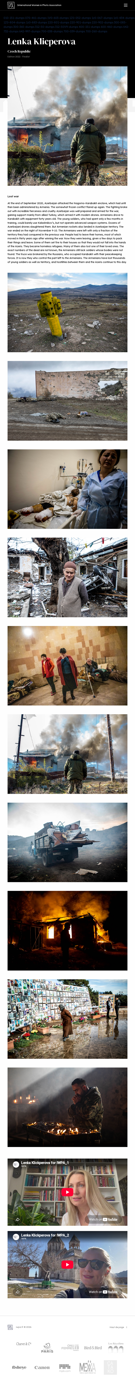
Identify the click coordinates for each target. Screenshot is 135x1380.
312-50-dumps (44, 27)
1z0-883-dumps (36, 22)
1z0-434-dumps (123, 18)
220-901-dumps (80, 22)
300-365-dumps (23, 27)
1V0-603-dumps (58, 18)
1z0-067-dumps (102, 18)
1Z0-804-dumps (14, 22)
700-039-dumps (74, 31)
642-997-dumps (29, 31)
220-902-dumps (102, 22)
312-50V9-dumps (66, 27)
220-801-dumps (58, 22)
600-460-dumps (112, 27)
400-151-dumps (89, 27)
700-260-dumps (96, 31)
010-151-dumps (14, 18)
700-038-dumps (52, 31)
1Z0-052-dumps (80, 18)
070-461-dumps (36, 18)
